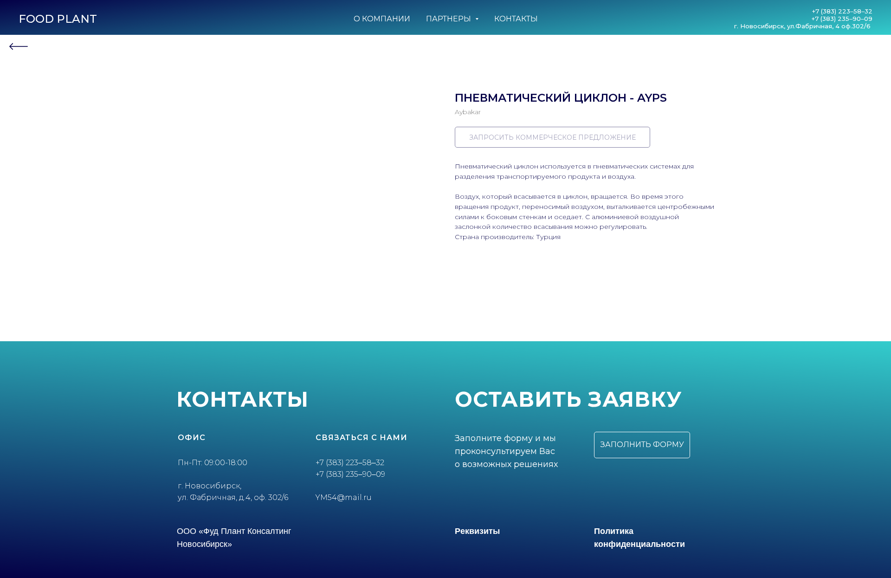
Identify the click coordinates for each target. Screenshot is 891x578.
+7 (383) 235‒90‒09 (842, 18)
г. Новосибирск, (209, 485)
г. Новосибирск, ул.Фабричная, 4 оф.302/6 (803, 26)
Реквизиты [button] (477, 531)
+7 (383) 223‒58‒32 (842, 11)
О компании (382, 18)
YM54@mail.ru (344, 497)
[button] (642, 445)
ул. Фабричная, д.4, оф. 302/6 (233, 497)
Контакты (516, 18)
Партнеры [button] (449, 18)
